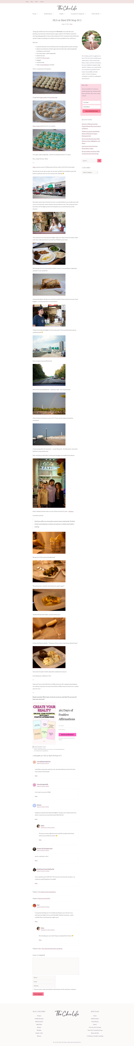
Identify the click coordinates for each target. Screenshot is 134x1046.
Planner (39, 1036)
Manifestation (48, 14)
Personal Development (77, 14)
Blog (32, 1)
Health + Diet (39, 1033)
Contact (42, 1)
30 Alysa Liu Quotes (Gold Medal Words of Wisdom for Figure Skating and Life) (90, 134)
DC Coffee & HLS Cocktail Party (41, 750)
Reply (36, 775)
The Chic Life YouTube (95, 1027)
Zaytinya (71, 511)
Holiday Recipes (39, 1018)
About (36, 1)
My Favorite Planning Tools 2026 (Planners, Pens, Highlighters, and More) (91, 141)
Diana (71, 24)
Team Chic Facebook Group (94, 1030)
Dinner (35, 746)
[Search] (99, 160)
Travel (44, 746)
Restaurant (39, 746)
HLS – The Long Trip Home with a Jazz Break (50, 948)
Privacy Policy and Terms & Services (72, 1042)
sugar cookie (43, 97)
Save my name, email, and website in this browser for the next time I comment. (55, 989)
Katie (34, 167)
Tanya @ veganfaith (42, 784)
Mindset (39, 1030)
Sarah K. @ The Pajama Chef (44, 848)
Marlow (39, 805)
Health (61, 14)
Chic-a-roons (45, 58)
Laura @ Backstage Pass (44, 761)
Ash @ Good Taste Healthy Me (45, 869)
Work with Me (96, 14)
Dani (38, 905)
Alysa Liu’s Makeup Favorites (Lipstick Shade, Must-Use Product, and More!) (91, 126)
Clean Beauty (95, 1021)
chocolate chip (53, 97)
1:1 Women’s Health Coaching (95, 1036)
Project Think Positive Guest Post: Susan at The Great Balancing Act (49, 749)
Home (27, 1)
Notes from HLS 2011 (44, 898)
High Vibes (39, 1024)
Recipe (35, 14)
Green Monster (44, 64)
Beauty (39, 1027)
